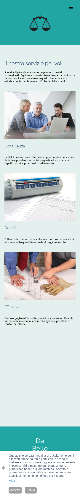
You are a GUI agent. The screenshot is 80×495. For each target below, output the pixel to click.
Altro (12, 480)
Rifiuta (30, 490)
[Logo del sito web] (40, 23)
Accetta (15, 490)
